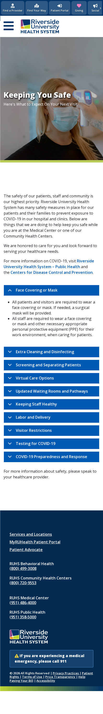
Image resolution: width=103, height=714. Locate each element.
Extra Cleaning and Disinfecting (45, 351)
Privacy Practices (66, 673)
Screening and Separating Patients (48, 365)
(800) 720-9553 (23, 582)
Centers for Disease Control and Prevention (52, 272)
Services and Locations (31, 534)
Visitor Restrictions (34, 430)
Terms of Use (32, 677)
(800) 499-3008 (23, 568)
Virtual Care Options (35, 378)
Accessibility (45, 680)
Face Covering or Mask (36, 290)
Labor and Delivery (33, 417)
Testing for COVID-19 (35, 443)
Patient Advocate (26, 549)
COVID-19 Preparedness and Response (51, 456)
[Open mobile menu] (8, 26)
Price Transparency (60, 677)
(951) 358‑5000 (23, 617)
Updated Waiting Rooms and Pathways (52, 391)
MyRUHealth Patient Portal (35, 542)
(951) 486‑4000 (23, 602)
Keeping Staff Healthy (36, 404)
